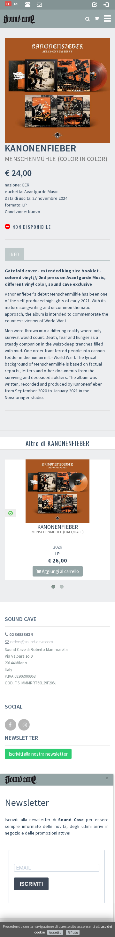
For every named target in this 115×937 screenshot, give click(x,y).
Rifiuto (73, 932)
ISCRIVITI (31, 884)
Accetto (55, 932)
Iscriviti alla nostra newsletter (38, 754)
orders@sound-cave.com (31, 642)
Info (14, 254)
